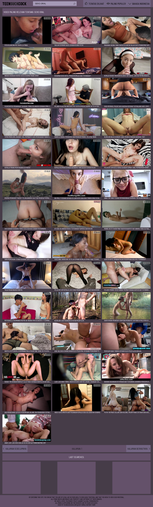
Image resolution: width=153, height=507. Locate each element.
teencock (14, 3)
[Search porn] (74, 4)
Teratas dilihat (96, 3)
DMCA (83, 505)
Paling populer (118, 3)
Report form (91, 505)
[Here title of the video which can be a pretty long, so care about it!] (26, 30)
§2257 (79, 505)
